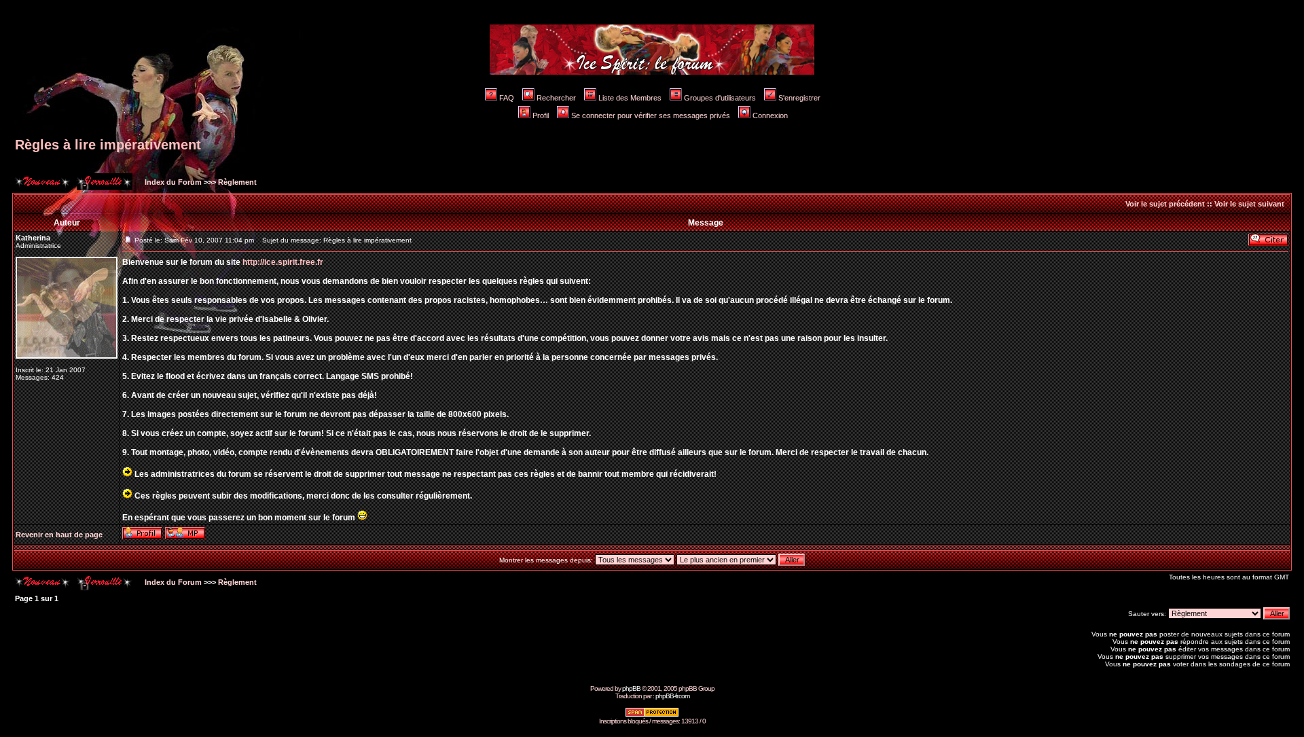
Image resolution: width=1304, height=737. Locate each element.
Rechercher (556, 98)
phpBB (631, 688)
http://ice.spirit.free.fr (282, 262)
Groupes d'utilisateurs (720, 98)
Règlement (237, 182)
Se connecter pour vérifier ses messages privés (650, 115)
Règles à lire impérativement (108, 144)
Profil (540, 115)
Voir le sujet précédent (1165, 204)
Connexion (770, 115)
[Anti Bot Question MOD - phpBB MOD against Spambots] (652, 715)
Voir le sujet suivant (1249, 204)
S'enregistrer (799, 98)
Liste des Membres (630, 98)
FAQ (506, 98)
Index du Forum (172, 182)
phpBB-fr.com (672, 696)
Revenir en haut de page (59, 535)
